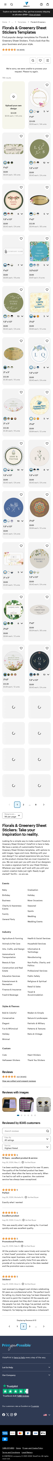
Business (6, 900)
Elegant (5, 1023)
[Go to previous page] (9, 1326)
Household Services (37, 943)
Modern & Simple (36, 1013)
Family (5, 914)
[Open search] (11, 4)
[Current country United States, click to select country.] (47, 1415)
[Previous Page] (9, 805)
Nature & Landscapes (37, 1018)
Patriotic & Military (36, 1023)
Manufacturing (34, 957)
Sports (31, 911)
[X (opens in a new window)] (7, 1415)
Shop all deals (35, 15)
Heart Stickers (34, 1055)
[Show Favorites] (40, 60)
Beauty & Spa (8, 962)
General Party (8, 919)
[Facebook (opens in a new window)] (3, 1415)
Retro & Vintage (35, 1034)
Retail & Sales (34, 986)
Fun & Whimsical (10, 1028)
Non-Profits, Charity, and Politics (39, 964)
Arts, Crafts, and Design (13, 949)
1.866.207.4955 (8, 1448)
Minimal (6, 1039)
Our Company (9, 1375)
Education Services (11, 976)
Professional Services (37, 970)
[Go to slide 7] (28, 1115)
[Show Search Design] (33, 60)
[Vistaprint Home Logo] (26, 4)
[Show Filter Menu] (48, 60)
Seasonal (32, 905)
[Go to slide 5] (25, 1115)
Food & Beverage (10, 995)
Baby (4, 890)
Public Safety (34, 976)
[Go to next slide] (49, 1105)
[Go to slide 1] (18, 1115)
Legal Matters (27, 1452)
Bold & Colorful (9, 1013)
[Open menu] (5, 4)
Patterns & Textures (37, 1028)
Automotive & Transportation (9, 955)
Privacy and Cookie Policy (32, 1448)
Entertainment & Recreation (9, 982)
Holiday (31, 895)
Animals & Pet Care (11, 943)
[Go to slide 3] (21, 1115)
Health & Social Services (39, 938)
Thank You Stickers (36, 1060)
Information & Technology (34, 950)
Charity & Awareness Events (11, 907)
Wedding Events (35, 921)
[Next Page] (44, 805)
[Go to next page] (44, 1326)
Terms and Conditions (11, 1452)
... (12, 22)
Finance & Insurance (11, 989)
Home (4, 22)
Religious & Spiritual (37, 981)
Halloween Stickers (11, 1060)
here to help (19, 1357)
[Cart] (48, 4)
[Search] (47, 1131)
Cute (4, 1055)
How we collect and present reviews (19, 1081)
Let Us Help (7, 1367)
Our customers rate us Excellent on (20, 1406)
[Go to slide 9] (31, 1115)
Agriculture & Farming (12, 938)
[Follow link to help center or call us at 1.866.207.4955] (41, 4)
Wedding (32, 916)
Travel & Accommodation (35, 993)
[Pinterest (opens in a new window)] (15, 1415)
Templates (22, 22)
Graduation (33, 890)
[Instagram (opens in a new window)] (11, 1415)
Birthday (6, 895)
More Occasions (35, 900)
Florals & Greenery (38, 22)
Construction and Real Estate (12, 969)
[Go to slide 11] (35, 1115)
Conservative (8, 1018)
